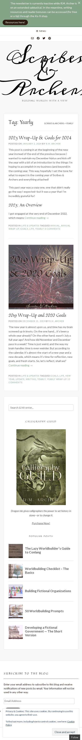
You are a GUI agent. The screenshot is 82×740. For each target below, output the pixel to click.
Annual (55, 225)
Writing (31, 379)
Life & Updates (30, 225)
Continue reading (37, 217)
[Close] (79, 3)
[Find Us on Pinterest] (49, 38)
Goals (24, 229)
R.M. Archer (53, 143)
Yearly (39, 229)
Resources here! (15, 22)
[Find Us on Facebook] (38, 38)
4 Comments (52, 229)
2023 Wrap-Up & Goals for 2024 (40, 137)
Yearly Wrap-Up (57, 379)
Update (20, 379)
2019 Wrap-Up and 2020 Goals (37, 315)
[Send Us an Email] (32, 38)
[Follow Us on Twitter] (44, 38)
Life (31, 229)
